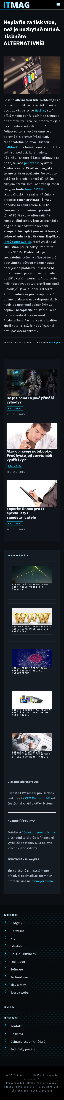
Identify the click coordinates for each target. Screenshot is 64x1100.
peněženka (32, 163)
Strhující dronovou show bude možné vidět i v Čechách (30, 587)
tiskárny (40, 110)
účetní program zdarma (38, 832)
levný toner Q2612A (17, 242)
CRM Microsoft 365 (37, 798)
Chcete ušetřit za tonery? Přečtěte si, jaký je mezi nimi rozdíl (32, 712)
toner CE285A (34, 189)
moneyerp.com (42, 881)
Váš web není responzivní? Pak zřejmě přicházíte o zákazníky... (32, 629)
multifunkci (12, 147)
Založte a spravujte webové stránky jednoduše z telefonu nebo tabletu (31, 754)
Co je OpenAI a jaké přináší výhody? (30, 400)
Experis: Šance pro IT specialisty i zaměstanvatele (26, 513)
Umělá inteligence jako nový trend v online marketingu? (29, 671)
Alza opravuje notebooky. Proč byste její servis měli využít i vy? (29, 455)
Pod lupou (54, 342)
